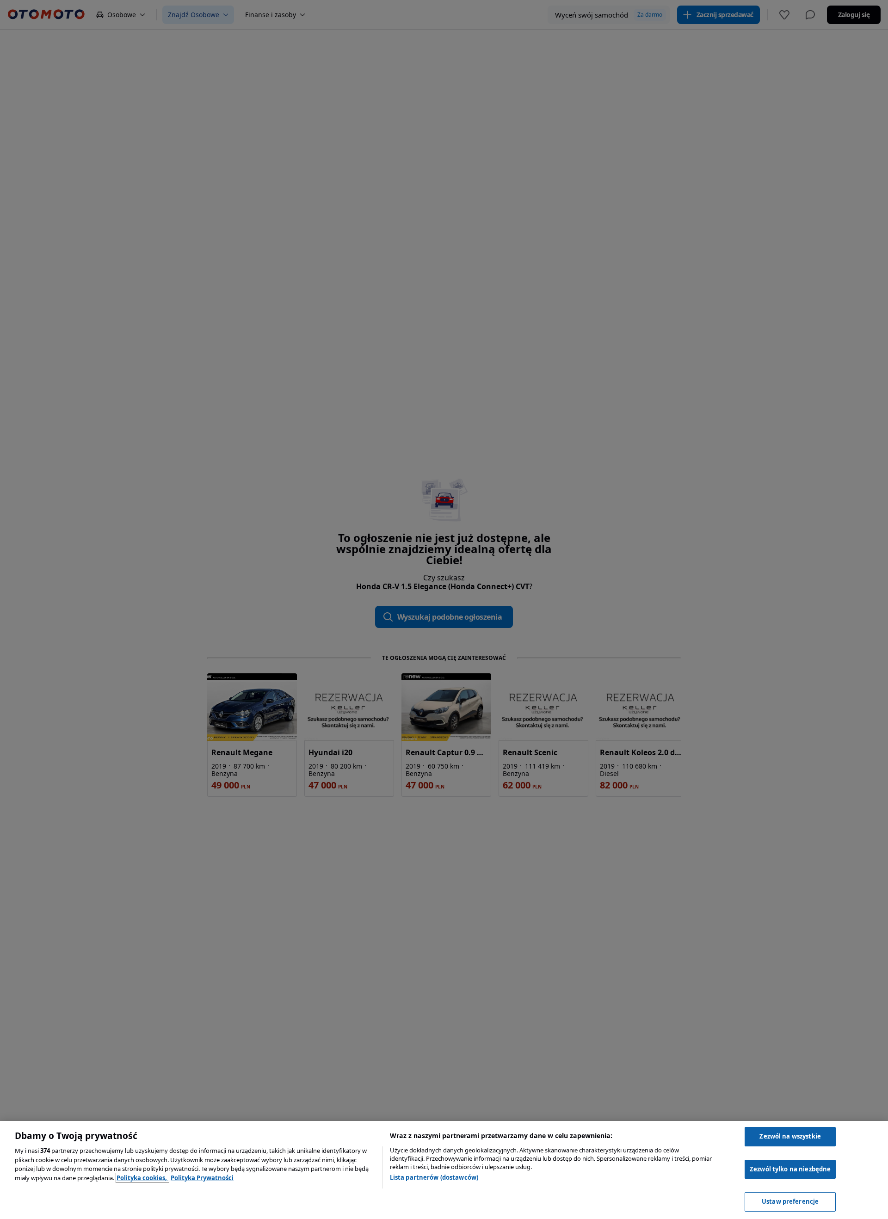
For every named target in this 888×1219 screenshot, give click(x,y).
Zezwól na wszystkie (789, 1136)
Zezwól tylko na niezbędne (790, 1169)
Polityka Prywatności (202, 1178)
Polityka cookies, (142, 1178)
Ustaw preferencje (790, 1201)
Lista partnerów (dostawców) (434, 1177)
